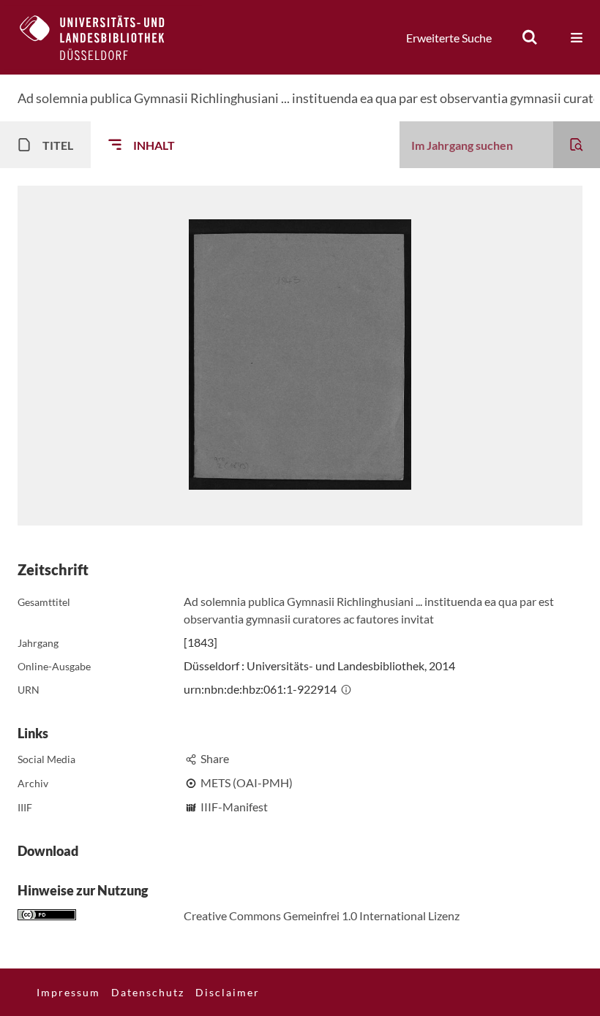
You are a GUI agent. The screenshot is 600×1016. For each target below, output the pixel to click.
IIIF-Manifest (234, 807)
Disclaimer (227, 992)
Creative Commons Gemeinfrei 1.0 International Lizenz (322, 915)
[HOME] (103, 37)
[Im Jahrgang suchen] (576, 144)
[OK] (529, 37)
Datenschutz (147, 992)
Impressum (68, 992)
